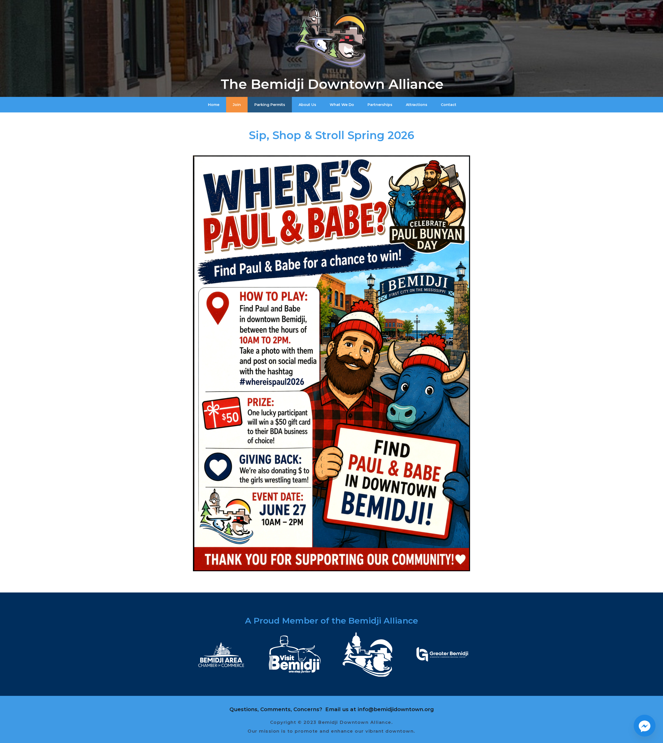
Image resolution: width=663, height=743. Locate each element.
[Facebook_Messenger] (644, 726)
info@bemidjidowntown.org (396, 709)
